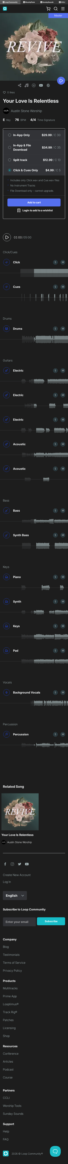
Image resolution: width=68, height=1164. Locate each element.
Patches (8, 1020)
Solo (55, 262)
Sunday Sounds (13, 1113)
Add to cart (34, 202)
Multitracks (10, 988)
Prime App (10, 996)
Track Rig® (10, 1012)
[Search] (55, 8)
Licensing (9, 1028)
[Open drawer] (63, 8)
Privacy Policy (12, 970)
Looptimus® (11, 1004)
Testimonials (11, 954)
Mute (63, 262)
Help (6, 1131)
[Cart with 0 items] (48, 8)
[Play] (61, 81)
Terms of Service (14, 962)
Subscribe (51, 921)
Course (8, 1077)
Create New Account (17, 875)
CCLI (6, 1098)
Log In (7, 882)
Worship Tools (12, 1106)
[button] (26, 85)
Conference (10, 1053)
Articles (8, 1061)
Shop (6, 1036)
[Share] (19, 85)
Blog (6, 947)
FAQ (6, 1139)
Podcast (8, 1069)
